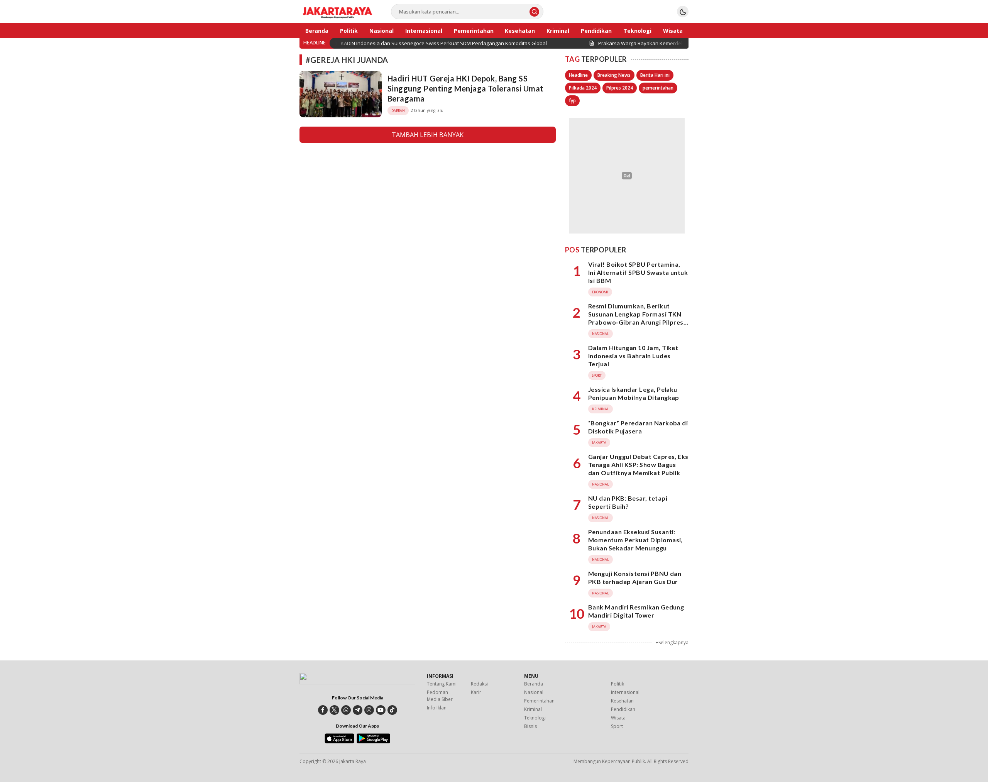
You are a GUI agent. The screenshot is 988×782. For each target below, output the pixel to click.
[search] (534, 12)
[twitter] (334, 710)
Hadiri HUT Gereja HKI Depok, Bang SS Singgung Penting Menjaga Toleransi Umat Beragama (465, 88)
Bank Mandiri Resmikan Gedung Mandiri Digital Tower (636, 611)
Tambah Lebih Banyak (428, 134)
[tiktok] (392, 710)
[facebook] (323, 710)
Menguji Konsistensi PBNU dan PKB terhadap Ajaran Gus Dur (634, 577)
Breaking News (614, 75)
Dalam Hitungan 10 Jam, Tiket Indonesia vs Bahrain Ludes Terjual (633, 355)
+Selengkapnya (672, 642)
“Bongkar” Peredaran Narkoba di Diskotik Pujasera (638, 427)
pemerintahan (658, 88)
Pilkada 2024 (583, 88)
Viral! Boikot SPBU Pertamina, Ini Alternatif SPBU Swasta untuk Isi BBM (638, 272)
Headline (578, 75)
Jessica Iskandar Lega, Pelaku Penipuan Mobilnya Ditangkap (633, 393)
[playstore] (373, 741)
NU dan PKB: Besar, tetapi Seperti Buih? (627, 502)
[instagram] (369, 710)
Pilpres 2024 (619, 88)
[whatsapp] (346, 710)
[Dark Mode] (683, 11)
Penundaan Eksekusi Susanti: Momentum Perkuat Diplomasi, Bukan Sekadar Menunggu (635, 540)
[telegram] (357, 710)
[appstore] (339, 741)
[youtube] (381, 710)
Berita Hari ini (655, 75)
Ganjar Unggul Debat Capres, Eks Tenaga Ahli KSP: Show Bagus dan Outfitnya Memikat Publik (638, 464)
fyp (572, 100)
